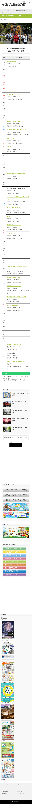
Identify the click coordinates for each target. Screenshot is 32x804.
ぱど (15, 757)
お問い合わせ (19, 791)
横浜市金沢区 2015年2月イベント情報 (20, 394)
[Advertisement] (16, 465)
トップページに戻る (16, 444)
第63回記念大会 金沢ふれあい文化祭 (16, 297)
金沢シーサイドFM (5, 702)
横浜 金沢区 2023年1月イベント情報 (20, 411)
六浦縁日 (9, 146)
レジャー (3, 784)
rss (24, 2)
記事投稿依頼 (5, 791)
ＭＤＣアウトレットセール (14, 286)
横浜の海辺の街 (15, 801)
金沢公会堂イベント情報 (6, 719)
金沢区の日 (10, 216)
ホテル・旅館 (13, 784)
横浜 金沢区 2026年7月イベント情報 (20, 402)
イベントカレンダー (6, 19)
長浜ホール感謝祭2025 (13, 305)
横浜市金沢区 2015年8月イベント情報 (20, 419)
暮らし (8, 784)
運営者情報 (4, 793)
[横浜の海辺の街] (14, 4)
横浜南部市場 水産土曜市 (13, 121)
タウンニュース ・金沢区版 (7, 682)
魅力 (19, 784)
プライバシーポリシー (21, 793)
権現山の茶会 (10, 138)
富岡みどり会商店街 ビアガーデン (16, 361)
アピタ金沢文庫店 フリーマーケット (16, 129)
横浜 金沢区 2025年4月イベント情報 (10, 438)
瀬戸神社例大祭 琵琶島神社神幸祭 (16, 173)
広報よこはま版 (4, 640)
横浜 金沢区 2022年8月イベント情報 (20, 428)
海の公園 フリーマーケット (14, 94)
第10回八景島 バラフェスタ (14, 208)
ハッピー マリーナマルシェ (14, 344)
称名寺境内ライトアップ (13, 61)
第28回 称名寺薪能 (22, 437)
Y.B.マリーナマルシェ (12, 233)
